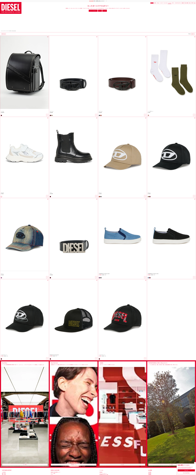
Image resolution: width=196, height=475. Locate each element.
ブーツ (51, 192)
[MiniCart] (195, 3)
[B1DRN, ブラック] (73, 72)
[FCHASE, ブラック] (122, 315)
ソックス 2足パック (150, 111)
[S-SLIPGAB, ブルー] (122, 234)
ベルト (100, 10)
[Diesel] (10, 8)
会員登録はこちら (74, 464)
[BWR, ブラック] (73, 234)
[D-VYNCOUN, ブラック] (73, 153)
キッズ (2, 30)
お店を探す (122, 464)
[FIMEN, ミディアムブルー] (24, 234)
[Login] (190, 3)
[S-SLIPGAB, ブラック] (171, 234)
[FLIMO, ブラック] (171, 153)
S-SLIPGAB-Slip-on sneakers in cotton (104, 273)
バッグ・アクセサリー (93, 10)
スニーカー (2, 192)
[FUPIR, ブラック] (24, 315)
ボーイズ (5, 30)
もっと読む (25, 464)
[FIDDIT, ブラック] (73, 315)
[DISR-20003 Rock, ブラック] (24, 72)
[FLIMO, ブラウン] (122, 153)
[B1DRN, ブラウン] (122, 72)
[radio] (1, 115)
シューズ (104, 10)
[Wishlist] (192, 3)
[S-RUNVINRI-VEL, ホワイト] (24, 153)
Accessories (14, 30)
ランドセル (2, 111)
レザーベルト (52, 111)
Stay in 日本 (186, 470)
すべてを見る (9, 30)
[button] (98, 1)
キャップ (100, 192)
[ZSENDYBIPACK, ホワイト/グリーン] (171, 72)
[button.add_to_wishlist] (47, 36)
